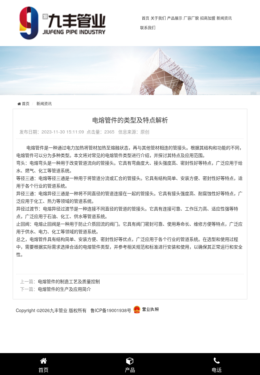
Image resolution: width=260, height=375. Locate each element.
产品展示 (174, 18)
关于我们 (158, 18)
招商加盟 (207, 18)
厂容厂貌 (191, 18)
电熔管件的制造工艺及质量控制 (69, 281)
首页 (145, 18)
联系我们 (147, 27)
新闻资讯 (224, 18)
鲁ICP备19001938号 (110, 310)
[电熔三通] (146, 310)
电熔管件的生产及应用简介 (64, 289)
